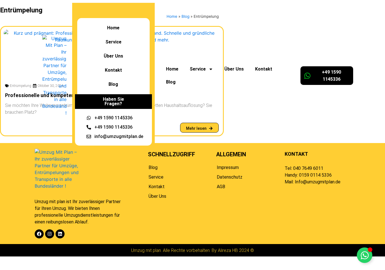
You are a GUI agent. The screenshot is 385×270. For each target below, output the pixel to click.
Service (156, 177)
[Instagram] (49, 233)
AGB (221, 186)
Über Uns (234, 69)
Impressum (228, 167)
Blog (171, 82)
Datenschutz (229, 177)
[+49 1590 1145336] (307, 75)
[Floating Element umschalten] (364, 255)
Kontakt (263, 69)
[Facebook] (39, 233)
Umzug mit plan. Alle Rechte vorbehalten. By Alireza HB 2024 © (192, 250)
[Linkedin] (60, 233)
